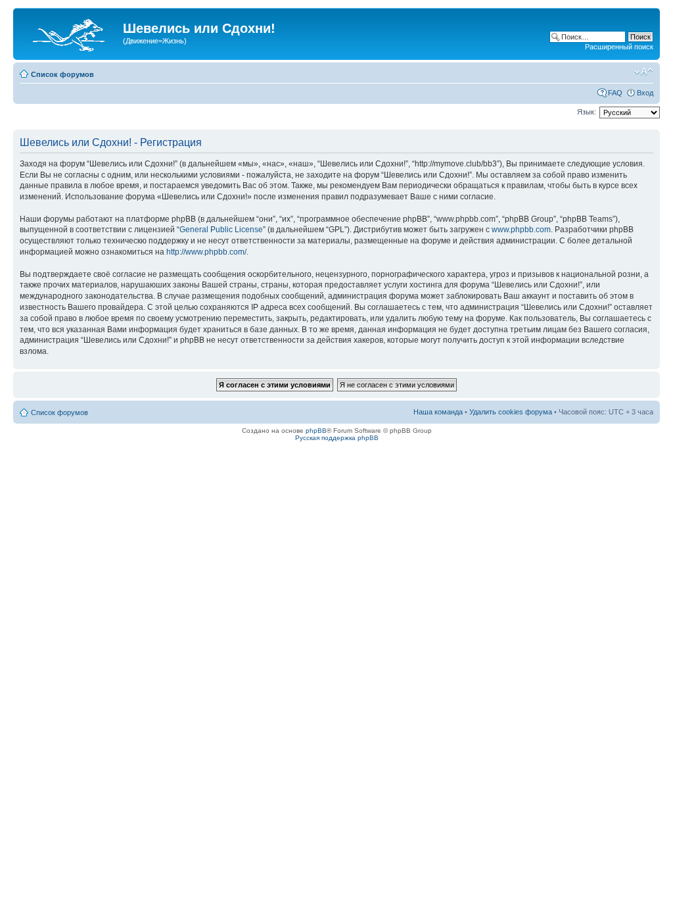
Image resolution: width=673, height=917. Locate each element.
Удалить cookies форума (510, 412)
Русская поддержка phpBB (337, 437)
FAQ (615, 93)
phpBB (316, 430)
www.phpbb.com (521, 229)
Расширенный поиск (619, 47)
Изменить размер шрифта (643, 72)
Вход (645, 93)
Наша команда (438, 412)
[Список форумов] (69, 32)
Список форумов (62, 74)
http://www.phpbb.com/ (206, 252)
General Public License (221, 229)
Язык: (586, 112)
